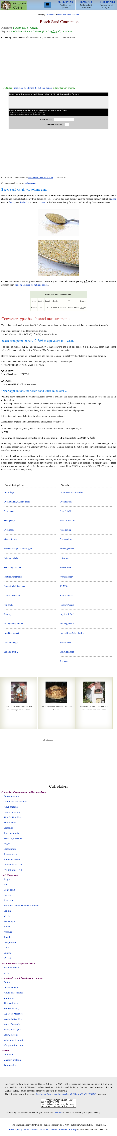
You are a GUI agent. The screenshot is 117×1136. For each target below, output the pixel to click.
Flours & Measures (13, 992)
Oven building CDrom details (17, 501)
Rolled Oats (10, 822)
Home (14, 5)
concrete (41, 202)
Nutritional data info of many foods (107, 5)
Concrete (8, 1054)
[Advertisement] (58, 61)
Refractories (10, 1065)
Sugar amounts (11, 833)
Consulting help (67, 652)
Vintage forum (10, 539)
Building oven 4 (67, 623)
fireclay (12, 202)
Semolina (8, 828)
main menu (51, 14)
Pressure (8, 932)
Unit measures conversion (71, 492)
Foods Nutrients (12, 859)
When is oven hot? (68, 520)
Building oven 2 (11, 652)
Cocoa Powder (11, 987)
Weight (7, 958)
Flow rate (8, 900)
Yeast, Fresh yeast (13, 1029)
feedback (59, 1112)
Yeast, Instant (11, 1035)
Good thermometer (12, 633)
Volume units (10, 864)
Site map (63, 661)
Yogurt (7, 843)
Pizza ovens (9, 511)
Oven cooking (66, 539)
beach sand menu (64, 14)
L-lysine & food (67, 614)
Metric (7, 916)
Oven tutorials (66, 501)
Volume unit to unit (14, 1040)
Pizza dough (65, 530)
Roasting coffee (67, 548)
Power (7, 926)
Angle (7, 879)
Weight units (10, 870)
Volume (7, 953)
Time (6, 947)
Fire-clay (8, 614)
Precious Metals (12, 967)
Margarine (9, 998)
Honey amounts (12, 812)
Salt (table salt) (11, 1008)
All (21, 864)
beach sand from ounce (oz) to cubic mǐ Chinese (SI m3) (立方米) (66, 1094)
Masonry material (13, 1060)
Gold (6, 973)
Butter (7, 982)
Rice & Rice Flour (13, 817)
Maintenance (65, 567)
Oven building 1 (11, 642)
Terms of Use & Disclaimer (36, 1129)
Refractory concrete (12, 567)
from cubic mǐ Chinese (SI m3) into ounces (33, 88)
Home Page (9, 492)
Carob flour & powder (15, 801)
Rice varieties (11, 1003)
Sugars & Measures (14, 1014)
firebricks (24, 202)
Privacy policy (15, 1129)
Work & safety (66, 577)
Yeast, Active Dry (13, 1019)
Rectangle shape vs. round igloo (18, 548)
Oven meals (9, 530)
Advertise (62, 1129)
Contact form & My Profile (72, 633)
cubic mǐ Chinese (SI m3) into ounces (31, 285)
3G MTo (63, 586)
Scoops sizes (10, 854)
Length (7, 911)
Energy (7, 895)
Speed (7, 937)
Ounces (76, 14)
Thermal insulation (12, 595)
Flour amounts (11, 807)
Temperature (10, 849)
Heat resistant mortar (13, 577)
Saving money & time (13, 623)
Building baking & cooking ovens (86, 5)
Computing (9, 890)
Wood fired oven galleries (65, 5)
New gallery (9, 520)
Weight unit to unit (13, 1045)
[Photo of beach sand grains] (58, 276)
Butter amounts (11, 796)
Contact (53, 1129)
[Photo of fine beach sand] (58, 235)
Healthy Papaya (67, 605)
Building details (11, 558)
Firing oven (65, 558)
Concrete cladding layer (14, 586)
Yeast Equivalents (13, 838)
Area (6, 884)
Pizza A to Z (65, 511)
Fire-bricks (8, 605)
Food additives (66, 595)
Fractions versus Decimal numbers (21, 905)
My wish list (65, 642)
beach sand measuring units (40, 177)
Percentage (9, 921)
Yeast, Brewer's (12, 1024)
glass (113, 199)
